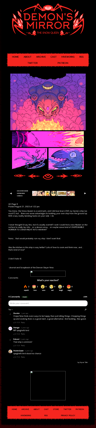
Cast (54, 57)
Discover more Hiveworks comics (22, 193)
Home (15, 57)
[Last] (76, 177)
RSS (81, 57)
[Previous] (34, 177)
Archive (41, 57)
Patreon (63, 63)
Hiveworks (68, 57)
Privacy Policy (68, 415)
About (28, 57)
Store (56, 409)
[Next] (62, 177)
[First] (20, 177)
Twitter (33, 63)
